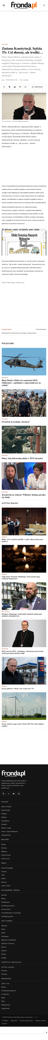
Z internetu (5, 994)
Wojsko (3, 817)
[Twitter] (3, 794)
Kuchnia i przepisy (7, 967)
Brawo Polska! (6, 806)
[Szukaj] (44, 5)
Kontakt (4, 1023)
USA (2, 875)
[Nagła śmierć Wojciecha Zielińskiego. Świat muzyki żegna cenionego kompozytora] (24, 559)
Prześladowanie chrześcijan (11, 913)
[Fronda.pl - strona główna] (24, 773)
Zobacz (4, 950)
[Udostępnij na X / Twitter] (9, 87)
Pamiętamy (5, 821)
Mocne (3, 947)
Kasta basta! (5, 810)
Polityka (5, 611)
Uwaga (4, 537)
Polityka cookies (40, 1020)
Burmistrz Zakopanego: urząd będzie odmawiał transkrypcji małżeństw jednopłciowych (22, 615)
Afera (3, 929)
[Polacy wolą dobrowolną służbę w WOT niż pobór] (24, 439)
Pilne (3, 1001)
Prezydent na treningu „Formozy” (16, 421)
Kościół (5, 648)
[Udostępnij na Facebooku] (4, 87)
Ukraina (4, 848)
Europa (3, 871)
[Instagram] (19, 794)
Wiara (3, 898)
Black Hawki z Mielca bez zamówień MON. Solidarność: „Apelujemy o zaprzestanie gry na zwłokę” (21, 383)
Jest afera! (7, 921)
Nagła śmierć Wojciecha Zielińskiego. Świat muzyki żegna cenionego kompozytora (21, 577)
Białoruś (4, 851)
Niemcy (4, 882)
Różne (3, 987)
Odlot (3, 933)
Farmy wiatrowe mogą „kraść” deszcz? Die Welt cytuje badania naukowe (23, 725)
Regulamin (14, 1020)
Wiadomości (5, 1005)
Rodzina (4, 974)
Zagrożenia (5, 1008)
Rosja (4, 686)
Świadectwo (5, 902)
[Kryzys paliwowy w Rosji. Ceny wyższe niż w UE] (24, 670)
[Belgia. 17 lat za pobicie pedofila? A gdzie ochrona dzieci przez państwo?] (24, 521)
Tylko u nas (5, 983)
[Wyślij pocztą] (20, 87)
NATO (3, 878)
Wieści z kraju (6, 828)
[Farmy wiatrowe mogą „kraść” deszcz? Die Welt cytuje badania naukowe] (24, 706)
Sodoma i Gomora (7, 943)
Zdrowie (4, 970)
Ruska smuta (6, 855)
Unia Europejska (7, 868)
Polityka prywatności (26, 1020)
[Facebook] (8, 794)
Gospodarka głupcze (8, 990)
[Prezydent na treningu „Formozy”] (24, 403)
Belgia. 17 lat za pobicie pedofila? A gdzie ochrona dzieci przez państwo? (22, 540)
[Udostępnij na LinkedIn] (15, 87)
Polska (5, 44)
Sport (3, 998)
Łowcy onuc (5, 858)
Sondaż (4, 824)
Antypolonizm (6, 835)
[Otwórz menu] (3, 5)
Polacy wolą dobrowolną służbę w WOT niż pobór (22, 458)
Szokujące (5, 936)
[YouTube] (14, 794)
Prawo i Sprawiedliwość (9, 831)
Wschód (5, 839)
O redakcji (5, 1020)
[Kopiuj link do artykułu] (25, 87)
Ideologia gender (7, 916)
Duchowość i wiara (10, 890)
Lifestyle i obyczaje (11, 962)
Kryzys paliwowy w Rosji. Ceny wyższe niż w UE (18, 688)
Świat (4, 863)
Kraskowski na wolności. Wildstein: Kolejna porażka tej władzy (24, 496)
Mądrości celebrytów (8, 940)
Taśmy (3, 954)
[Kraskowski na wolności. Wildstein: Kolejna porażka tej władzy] (24, 476)
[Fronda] (24, 5)
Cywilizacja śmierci (8, 906)
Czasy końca (5, 909)
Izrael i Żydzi (5, 886)
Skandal (4, 926)
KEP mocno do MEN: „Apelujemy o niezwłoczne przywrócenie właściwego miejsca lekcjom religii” (22, 652)
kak (3, 80)
